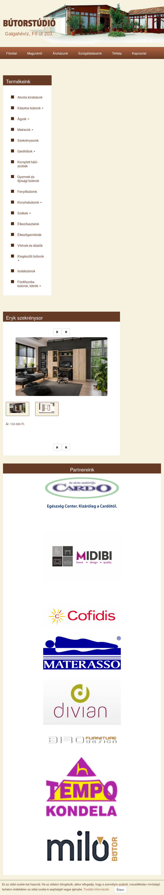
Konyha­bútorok (28, 202)
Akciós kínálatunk (29, 97)
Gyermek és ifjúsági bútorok (28, 178)
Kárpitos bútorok (29, 108)
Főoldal (11, 53)
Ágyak (22, 118)
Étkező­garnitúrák (29, 234)
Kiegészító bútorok (30, 256)
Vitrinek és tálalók (30, 245)
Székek (23, 213)
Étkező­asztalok (28, 224)
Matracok (24, 129)
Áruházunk (60, 53)
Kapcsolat (139, 53)
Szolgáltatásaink (90, 53)
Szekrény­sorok (28, 140)
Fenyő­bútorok (27, 191)
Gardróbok (25, 151)
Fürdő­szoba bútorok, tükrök (28, 283)
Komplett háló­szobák (27, 164)
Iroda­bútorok (26, 271)
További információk (96, 889)
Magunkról (34, 53)
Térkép (117, 53)
